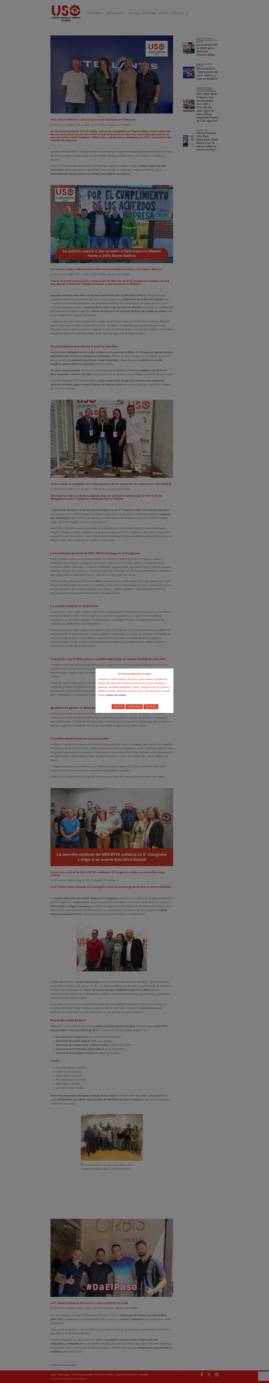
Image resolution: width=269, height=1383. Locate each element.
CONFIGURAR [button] (134, 706)
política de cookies (116, 695)
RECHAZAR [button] (150, 706)
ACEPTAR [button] (118, 706)
